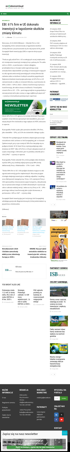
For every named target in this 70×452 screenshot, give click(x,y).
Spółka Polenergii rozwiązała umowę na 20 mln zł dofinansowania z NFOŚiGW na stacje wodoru (58, 57)
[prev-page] (51, 204)
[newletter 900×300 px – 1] (24, 107)
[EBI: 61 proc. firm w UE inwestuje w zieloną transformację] (8, 222)
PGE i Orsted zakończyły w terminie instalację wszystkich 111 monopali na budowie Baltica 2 (58, 69)
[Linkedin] (56, 415)
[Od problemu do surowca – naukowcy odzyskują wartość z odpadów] (52, 186)
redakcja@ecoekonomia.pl (46, 398)
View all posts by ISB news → (24, 272)
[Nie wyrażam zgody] (68, 447)
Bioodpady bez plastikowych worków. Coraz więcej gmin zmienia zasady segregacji (61, 147)
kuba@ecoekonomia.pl (27, 412)
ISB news (9, 37)
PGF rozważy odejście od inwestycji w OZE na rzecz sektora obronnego (58, 45)
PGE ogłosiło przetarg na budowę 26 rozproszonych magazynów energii (38, 296)
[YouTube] (61, 419)
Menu (5, 14)
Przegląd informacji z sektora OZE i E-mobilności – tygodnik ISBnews (57, 81)
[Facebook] (56, 419)
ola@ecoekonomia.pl (27, 402)
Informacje (5, 20)
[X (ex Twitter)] (61, 415)
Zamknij (65, 433)
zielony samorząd (58, 282)
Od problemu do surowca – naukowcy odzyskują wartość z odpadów (61, 191)
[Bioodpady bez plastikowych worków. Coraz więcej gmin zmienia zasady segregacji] (52, 142)
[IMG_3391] (59, 244)
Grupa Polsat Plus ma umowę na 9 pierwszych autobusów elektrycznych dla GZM (58, 34)
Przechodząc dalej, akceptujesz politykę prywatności (56, 122)
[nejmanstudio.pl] (35, 7)
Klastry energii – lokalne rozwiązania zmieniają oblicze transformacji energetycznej (57, 361)
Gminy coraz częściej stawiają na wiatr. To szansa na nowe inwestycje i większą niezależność (58, 304)
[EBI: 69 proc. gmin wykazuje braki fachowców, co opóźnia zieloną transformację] (39, 222)
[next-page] (54, 204)
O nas (4, 398)
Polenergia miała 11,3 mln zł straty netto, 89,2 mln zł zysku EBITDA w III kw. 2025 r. (8, 294)
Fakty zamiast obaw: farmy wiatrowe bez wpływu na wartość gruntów (57, 332)
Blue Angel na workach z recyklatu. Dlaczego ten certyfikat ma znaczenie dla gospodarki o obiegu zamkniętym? (60, 170)
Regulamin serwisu (8, 402)
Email (51, 114)
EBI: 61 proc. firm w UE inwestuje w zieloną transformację (8, 228)
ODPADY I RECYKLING (58, 137)
